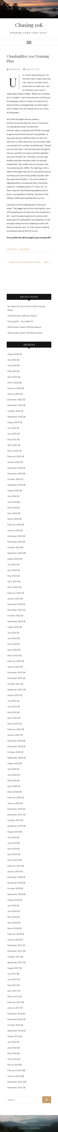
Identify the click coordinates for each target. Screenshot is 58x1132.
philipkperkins (14, 69)
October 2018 (13, 888)
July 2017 (11, 973)
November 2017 (14, 951)
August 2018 (13, 900)
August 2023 (13, 559)
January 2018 (13, 939)
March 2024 (13, 519)
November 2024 (14, 473)
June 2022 (12, 638)
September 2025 (15, 416)
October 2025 (13, 411)
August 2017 (13, 968)
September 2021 (15, 689)
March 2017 (13, 996)
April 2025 (12, 445)
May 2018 (12, 917)
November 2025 (14, 405)
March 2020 (13, 791)
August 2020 (13, 763)
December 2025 (14, 399)
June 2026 (12, 365)
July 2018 (11, 905)
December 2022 (14, 604)
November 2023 (14, 541)
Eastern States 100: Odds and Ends (24, 262)
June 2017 (12, 979)
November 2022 (14, 610)
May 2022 (12, 644)
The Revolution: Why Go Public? (22, 315)
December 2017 (14, 945)
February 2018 (14, 934)
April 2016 (12, 1059)
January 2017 (13, 1008)
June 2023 (12, 570)
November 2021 (14, 678)
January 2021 (13, 735)
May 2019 (12, 848)
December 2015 (14, 1081)
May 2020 (12, 780)
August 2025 (13, 422)
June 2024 (12, 502)
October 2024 (13, 479)
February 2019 (14, 865)
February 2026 (14, 388)
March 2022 (13, 655)
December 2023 (14, 536)
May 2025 (12, 439)
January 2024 (13, 530)
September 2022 (15, 621)
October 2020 (13, 752)
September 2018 (15, 894)
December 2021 (14, 672)
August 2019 (13, 831)
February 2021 (14, 729)
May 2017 (12, 985)
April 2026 (12, 377)
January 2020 (13, 803)
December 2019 (14, 809)
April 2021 (12, 718)
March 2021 (13, 723)
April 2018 (12, 922)
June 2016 (12, 1047)
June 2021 (12, 706)
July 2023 (11, 564)
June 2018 (12, 911)
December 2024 (14, 468)
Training (24, 249)
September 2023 (15, 553)
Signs (47, 262)
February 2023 (14, 593)
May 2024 (12, 507)
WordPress (35, 1128)
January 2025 (13, 462)
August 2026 (13, 354)
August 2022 (13, 627)
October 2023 (13, 547)
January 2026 (13, 394)
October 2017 (13, 956)
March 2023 (13, 587)
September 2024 (15, 485)
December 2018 (14, 877)
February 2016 (14, 1070)
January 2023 (13, 598)
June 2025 (12, 433)
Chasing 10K (29, 24)
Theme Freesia (44, 1125)
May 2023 (12, 575)
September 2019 (15, 826)
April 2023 (12, 581)
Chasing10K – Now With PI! (20, 321)
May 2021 (12, 712)
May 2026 (12, 371)
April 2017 (12, 991)
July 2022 (11, 632)
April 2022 (12, 649)
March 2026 (13, 382)
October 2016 (13, 1025)
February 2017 (14, 1002)
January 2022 (13, 666)
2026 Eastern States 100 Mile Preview (24, 333)
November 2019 (14, 814)
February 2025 (14, 456)
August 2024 (13, 490)
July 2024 (11, 496)
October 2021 (13, 684)
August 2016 (13, 1036)
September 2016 (15, 1030)
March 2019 (13, 860)
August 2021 (13, 695)
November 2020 (14, 746)
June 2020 (12, 775)
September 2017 (15, 962)
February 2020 (14, 797)
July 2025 (11, 428)
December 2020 (14, 740)
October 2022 (13, 615)
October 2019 (13, 820)
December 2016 (14, 1013)
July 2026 (11, 359)
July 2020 (11, 769)
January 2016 (13, 1076)
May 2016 (12, 1053)
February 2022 (14, 661)
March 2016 (13, 1064)
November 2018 (14, 882)
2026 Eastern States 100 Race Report (24, 327)
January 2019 (13, 871)
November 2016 (14, 1019)
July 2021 (11, 701)
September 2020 (15, 757)
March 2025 (13, 450)
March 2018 (13, 928)
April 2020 (12, 786)
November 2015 (14, 1087)
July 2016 (11, 1042)
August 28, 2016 (32, 69)
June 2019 (12, 843)
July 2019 (11, 837)
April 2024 (12, 513)
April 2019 (12, 854)
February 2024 (14, 524)
